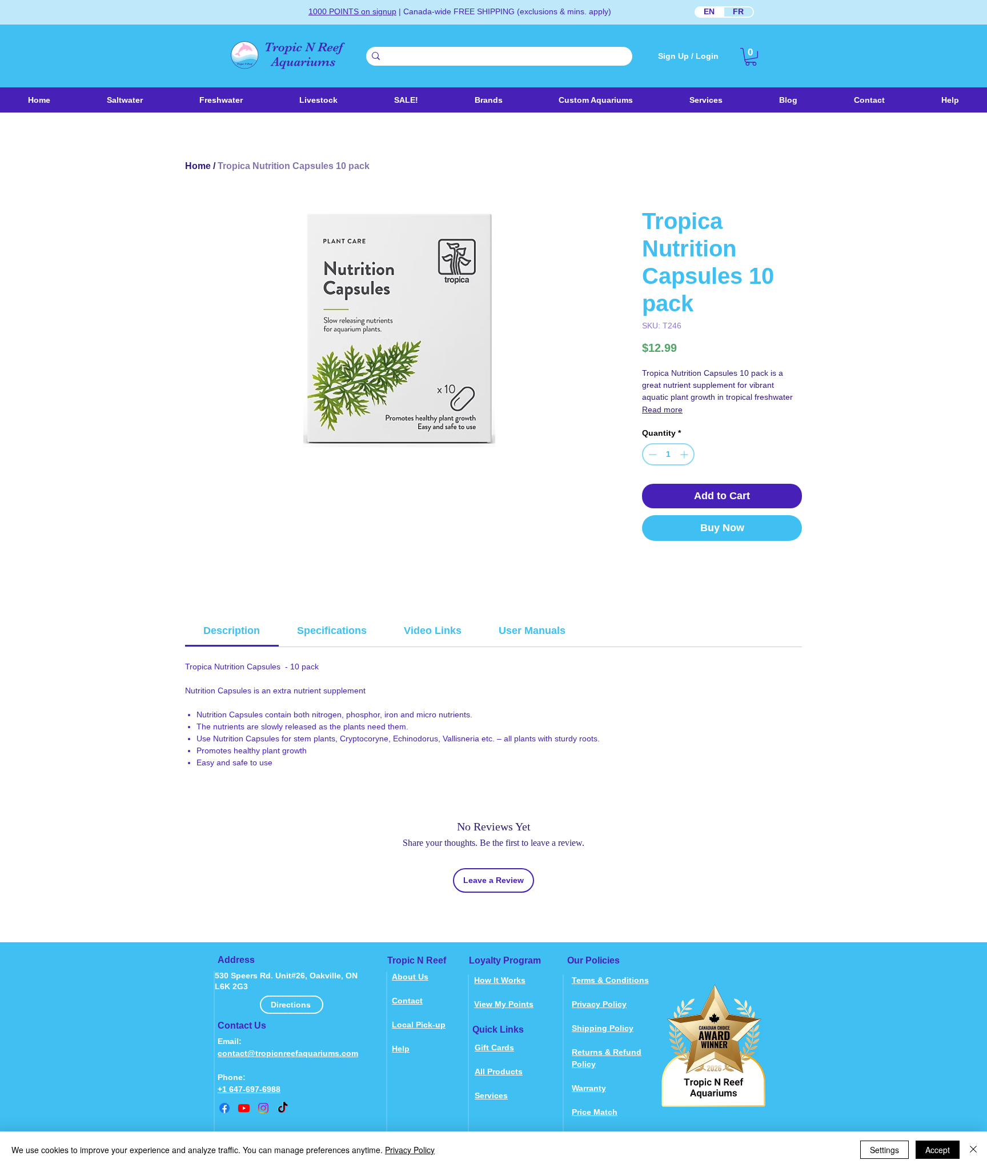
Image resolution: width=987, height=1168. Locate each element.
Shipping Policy (602, 1028)
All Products (499, 1071)
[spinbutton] (668, 454)
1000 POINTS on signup (352, 11)
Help (401, 1048)
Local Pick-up (419, 1024)
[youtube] (244, 1108)
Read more (662, 409)
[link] (750, 57)
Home (198, 166)
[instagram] (263, 1108)
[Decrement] (651, 454)
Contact (407, 1000)
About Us (410, 976)
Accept (937, 1149)
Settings (884, 1149)
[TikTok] (283, 1108)
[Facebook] (224, 1108)
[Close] (973, 1150)
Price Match (594, 1112)
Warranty (589, 1088)
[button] (318, 100)
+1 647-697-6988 (249, 1089)
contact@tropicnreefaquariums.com (288, 1053)
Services (491, 1095)
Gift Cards (494, 1047)
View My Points (503, 1004)
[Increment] (685, 454)
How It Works (499, 980)
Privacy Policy (599, 1004)
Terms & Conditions (610, 980)
